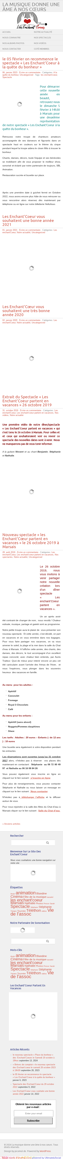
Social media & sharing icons (17, 1157)
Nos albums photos (13, 43)
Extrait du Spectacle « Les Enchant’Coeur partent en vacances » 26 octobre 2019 (27, 401)
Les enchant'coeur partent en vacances (35, 413)
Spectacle (7, 77)
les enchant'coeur (49, 75)
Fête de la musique (34, 896)
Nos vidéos (40, 43)
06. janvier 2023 (9, 72)
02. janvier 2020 (9, 320)
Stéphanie (45, 907)
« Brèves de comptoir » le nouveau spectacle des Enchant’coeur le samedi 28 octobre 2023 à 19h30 (34, 1067)
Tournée (21, 911)
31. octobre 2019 (10, 410)
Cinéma (16, 897)
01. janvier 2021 (9, 230)
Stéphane (34, 907)
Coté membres (41, 49)
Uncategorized (26, 75)
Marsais (17, 903)
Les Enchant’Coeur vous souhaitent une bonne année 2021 (28, 221)
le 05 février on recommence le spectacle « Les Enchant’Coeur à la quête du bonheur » (31, 63)
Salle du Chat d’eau (49, 810)
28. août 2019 (8, 552)
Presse (46, 904)
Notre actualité (43, 32)
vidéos (44, 911)
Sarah (52, 904)
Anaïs (12, 894)
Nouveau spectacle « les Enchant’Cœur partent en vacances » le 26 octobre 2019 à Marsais (30, 541)
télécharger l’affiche (32, 797)
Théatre (13, 911)
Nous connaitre (11, 38)
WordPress (45, 1151)
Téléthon (33, 910)
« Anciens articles (11, 824)
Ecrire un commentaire (29, 72)
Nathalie (30, 903)
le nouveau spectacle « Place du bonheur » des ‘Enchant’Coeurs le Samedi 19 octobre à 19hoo (33, 1058)
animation (26, 892)
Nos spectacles (42, 38)
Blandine (41, 893)
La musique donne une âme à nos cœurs (31, 7)
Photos (39, 903)
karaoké (50, 897)
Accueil (6, 32)
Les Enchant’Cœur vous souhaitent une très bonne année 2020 (26, 311)
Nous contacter (11, 49)
